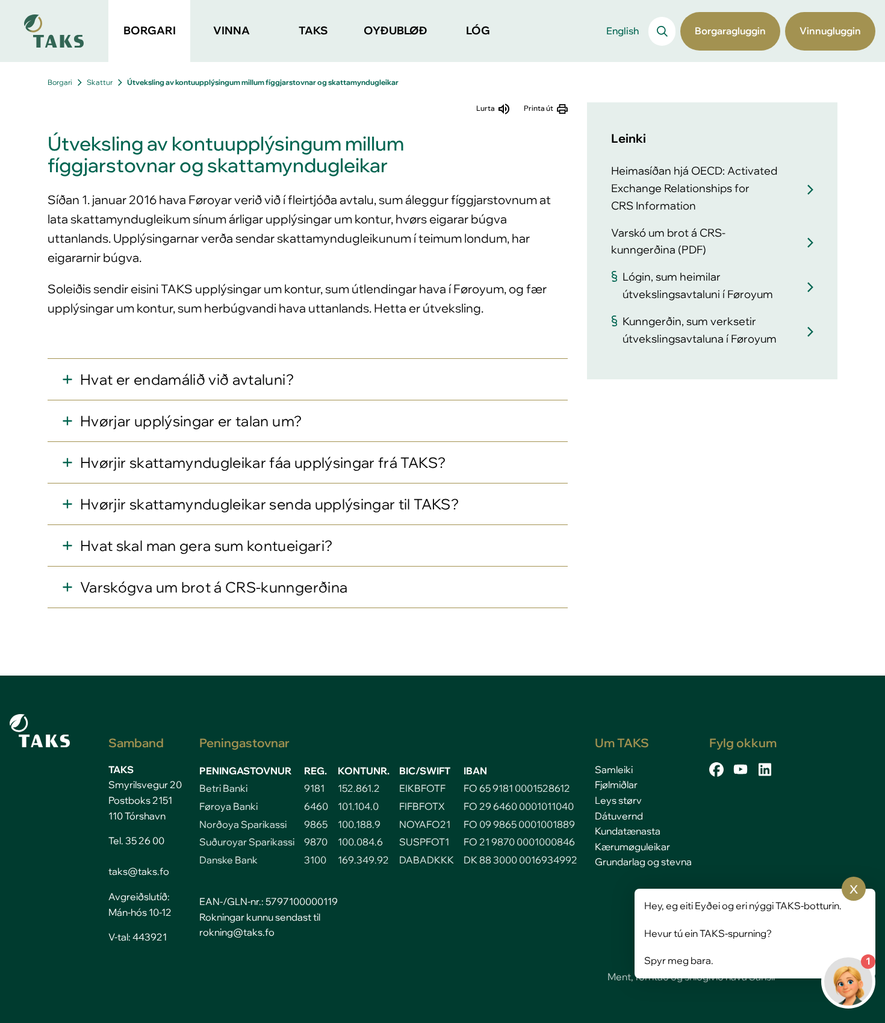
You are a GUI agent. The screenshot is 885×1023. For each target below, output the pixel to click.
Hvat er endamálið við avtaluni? (187, 379)
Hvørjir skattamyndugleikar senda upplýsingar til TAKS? (269, 504)
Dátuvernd (619, 816)
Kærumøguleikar (632, 847)
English (622, 31)
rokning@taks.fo (237, 932)
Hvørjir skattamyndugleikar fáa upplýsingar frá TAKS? (263, 462)
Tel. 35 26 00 (136, 841)
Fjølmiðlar (616, 785)
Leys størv (618, 800)
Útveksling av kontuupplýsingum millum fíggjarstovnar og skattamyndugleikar (263, 82)
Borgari (60, 82)
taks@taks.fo (138, 871)
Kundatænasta (627, 831)
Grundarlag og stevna (643, 862)
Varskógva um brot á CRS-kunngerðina (213, 587)
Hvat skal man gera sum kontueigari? (206, 545)
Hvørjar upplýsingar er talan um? (191, 421)
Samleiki (614, 769)
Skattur (100, 82)
